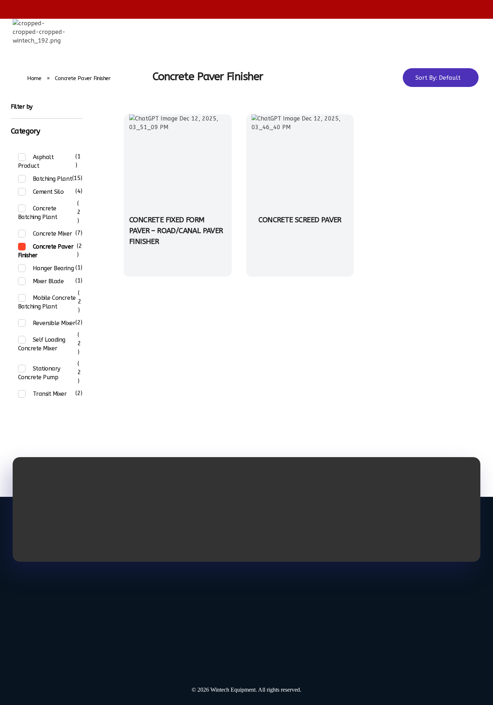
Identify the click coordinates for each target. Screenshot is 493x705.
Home (34, 78)
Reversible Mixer (54, 323)
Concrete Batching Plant (37, 212)
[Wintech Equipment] (40, 32)
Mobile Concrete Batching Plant (47, 302)
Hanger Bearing (53, 268)
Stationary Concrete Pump (39, 373)
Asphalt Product (36, 161)
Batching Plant (52, 178)
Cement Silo (48, 191)
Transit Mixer (50, 393)
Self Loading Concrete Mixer (41, 344)
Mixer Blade (48, 281)
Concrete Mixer (52, 233)
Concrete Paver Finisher (45, 251)
